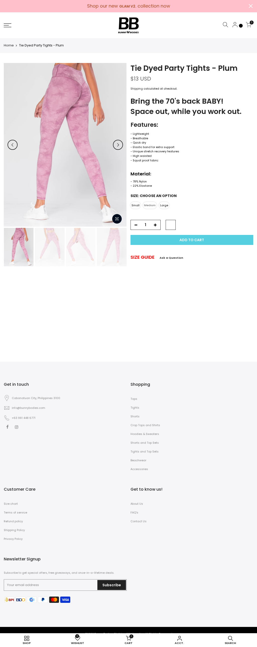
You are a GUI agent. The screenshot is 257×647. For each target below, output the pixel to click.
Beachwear (138, 460)
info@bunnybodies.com (28, 408)
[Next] (118, 145)
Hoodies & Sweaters (145, 434)
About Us (137, 504)
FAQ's (134, 512)
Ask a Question (171, 258)
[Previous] (13, 145)
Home (9, 45)
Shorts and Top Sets (145, 443)
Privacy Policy (13, 539)
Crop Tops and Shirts (145, 425)
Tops (134, 399)
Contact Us (139, 521)
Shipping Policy (14, 530)
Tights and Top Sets (145, 451)
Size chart (11, 504)
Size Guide (143, 257)
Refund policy (13, 521)
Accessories (139, 469)
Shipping (137, 89)
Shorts (135, 416)
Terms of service (15, 512)
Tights (135, 408)
